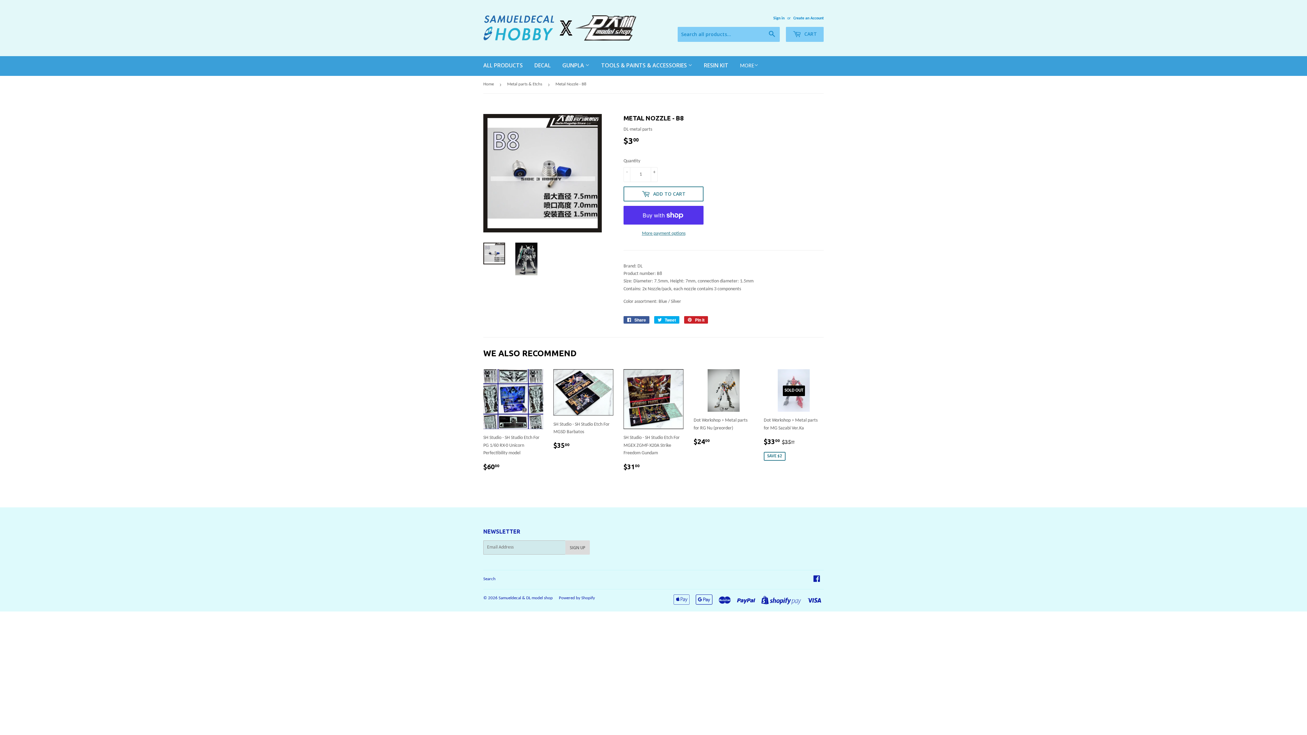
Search (489, 579)
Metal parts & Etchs (524, 84)
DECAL (542, 65)
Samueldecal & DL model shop (526, 598)
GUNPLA (573, 65)
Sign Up (577, 548)
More (747, 66)
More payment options (663, 233)
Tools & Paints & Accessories (644, 65)
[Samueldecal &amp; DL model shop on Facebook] (816, 580)
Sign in (779, 18)
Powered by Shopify (577, 598)
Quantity (632, 161)
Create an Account (808, 18)
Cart (810, 34)
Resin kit (716, 65)
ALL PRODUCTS (503, 65)
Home (488, 84)
